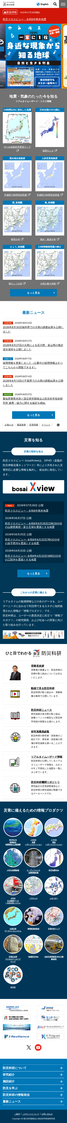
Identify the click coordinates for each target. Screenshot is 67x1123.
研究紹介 (9, 1074)
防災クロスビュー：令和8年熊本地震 (24, 19)
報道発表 (21, 425)
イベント (46, 425)
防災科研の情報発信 (16, 1095)
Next (61, 56)
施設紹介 (9, 1081)
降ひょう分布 (15, 283)
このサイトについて (30, 1114)
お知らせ (9, 425)
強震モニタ (48, 150)
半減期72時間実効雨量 (48, 194)
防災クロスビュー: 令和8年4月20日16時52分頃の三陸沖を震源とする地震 (33, 557)
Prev (5, 56)
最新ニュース (12, 1101)
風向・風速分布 (48, 239)
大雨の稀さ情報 (48, 283)
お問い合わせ (47, 1114)
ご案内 (17, 1114)
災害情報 (33, 425)
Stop (58, 86)
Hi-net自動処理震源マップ (17, 147)
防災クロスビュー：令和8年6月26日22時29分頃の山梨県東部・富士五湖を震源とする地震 (33, 525)
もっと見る (33, 292)
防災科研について (15, 1068)
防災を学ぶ (10, 1088)
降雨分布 (15, 239)
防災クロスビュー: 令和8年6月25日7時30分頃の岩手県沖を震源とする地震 (32, 541)
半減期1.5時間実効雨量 (15, 194)
